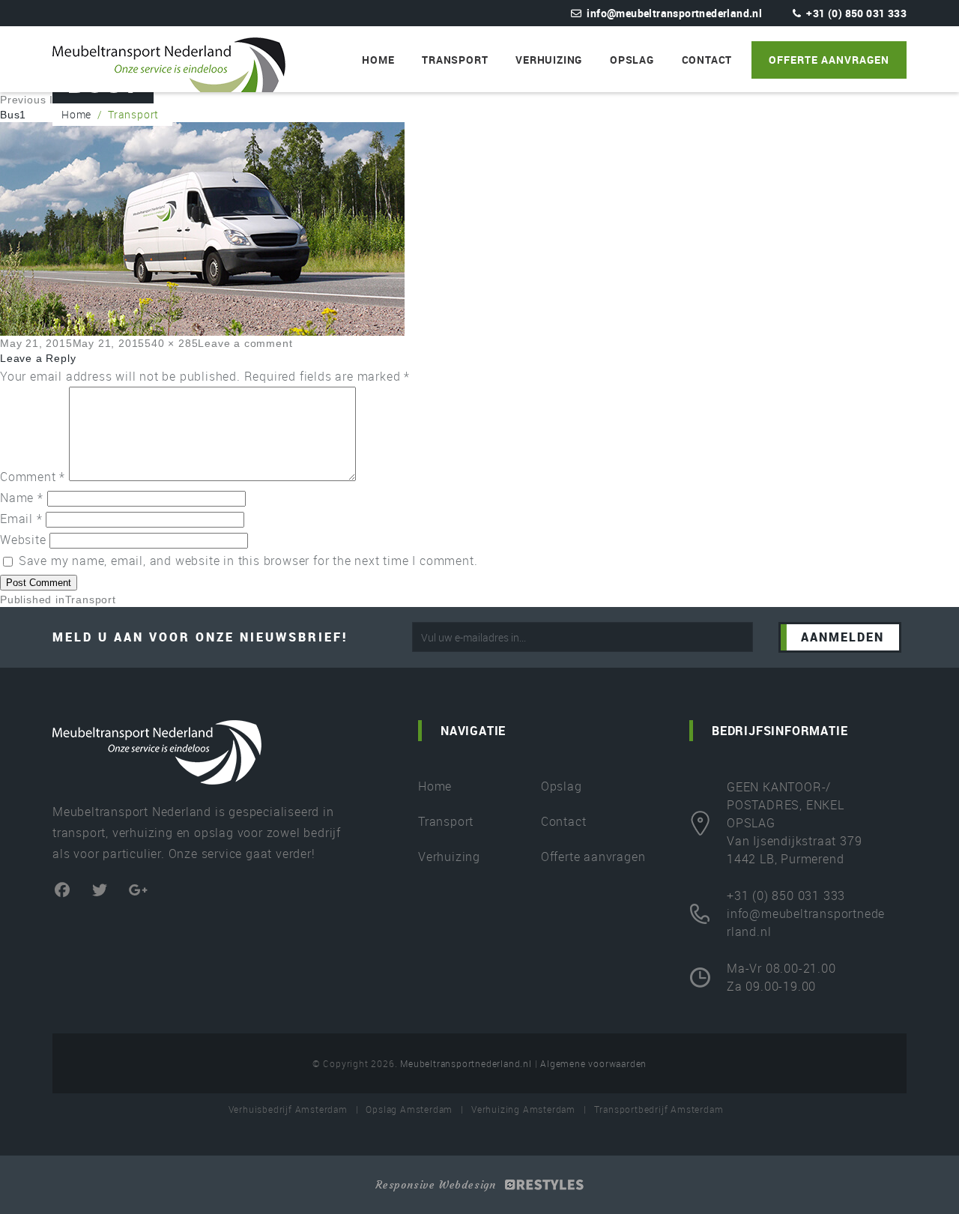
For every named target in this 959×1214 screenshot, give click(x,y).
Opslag (632, 59)
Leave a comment (245, 343)
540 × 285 (171, 343)
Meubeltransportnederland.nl (466, 1063)
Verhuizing (548, 59)
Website (23, 539)
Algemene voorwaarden (593, 1063)
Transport (455, 59)
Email (21, 518)
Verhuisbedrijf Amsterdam (288, 1109)
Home (378, 59)
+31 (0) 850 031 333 (856, 13)
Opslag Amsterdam (409, 1109)
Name (21, 497)
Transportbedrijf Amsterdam (659, 1109)
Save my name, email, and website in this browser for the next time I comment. (248, 560)
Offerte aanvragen (829, 59)
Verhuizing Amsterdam (523, 1109)
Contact (707, 59)
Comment (32, 476)
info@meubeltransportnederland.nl (674, 13)
